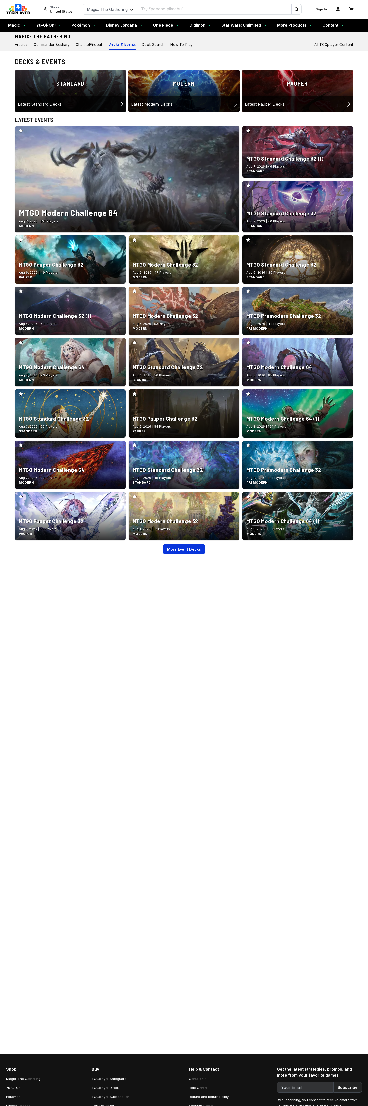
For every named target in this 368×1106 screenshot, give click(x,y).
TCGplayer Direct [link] (105, 1088)
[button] (296, 9)
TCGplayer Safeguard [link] (109, 1079)
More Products (291, 25)
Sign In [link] (321, 9)
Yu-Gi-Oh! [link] (13, 1088)
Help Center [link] (198, 1088)
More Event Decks (184, 549)
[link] (18, 9)
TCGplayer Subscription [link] (110, 1097)
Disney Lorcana (121, 25)
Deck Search (153, 44)
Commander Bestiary (52, 44)
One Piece (163, 25)
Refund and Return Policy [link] (209, 1097)
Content (330, 25)
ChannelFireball (89, 44)
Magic (14, 25)
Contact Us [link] (197, 1079)
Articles (21, 44)
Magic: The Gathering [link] (23, 1079)
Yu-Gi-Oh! (46, 25)
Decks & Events (122, 44)
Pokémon (81, 25)
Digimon (197, 25)
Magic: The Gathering (43, 36)
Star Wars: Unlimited (241, 25)
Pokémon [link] (13, 1097)
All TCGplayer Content (333, 44)
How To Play (181, 44)
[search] (215, 9)
